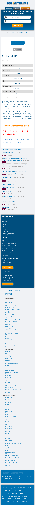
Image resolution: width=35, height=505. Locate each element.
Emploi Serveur (6, 454)
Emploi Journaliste (7, 418)
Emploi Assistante (7, 407)
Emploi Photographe (7, 419)
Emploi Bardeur (6, 431)
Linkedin (4, 228)
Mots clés (23, 488)
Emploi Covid (5, 414)
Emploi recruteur (15, 493)
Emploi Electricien (7, 424)
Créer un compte (6, 242)
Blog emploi (5, 255)
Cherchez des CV (6, 280)
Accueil (4, 219)
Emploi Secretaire (7, 411)
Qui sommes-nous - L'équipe (10, 223)
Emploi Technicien (7, 406)
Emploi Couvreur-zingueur (9, 416)
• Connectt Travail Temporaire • (13, 179)
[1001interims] (17, 3)
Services (4, 261)
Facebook (4, 224)
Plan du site (5, 235)
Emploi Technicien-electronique (10, 462)
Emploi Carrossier (7, 440)
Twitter (4, 226)
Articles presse (22, 487)
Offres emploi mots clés (13, 495)
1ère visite (4, 221)
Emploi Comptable (7, 397)
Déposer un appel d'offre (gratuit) (11, 277)
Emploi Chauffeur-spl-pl (8, 465)
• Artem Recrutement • (15, 166)
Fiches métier (5, 253)
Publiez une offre (6, 279)
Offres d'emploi (17, 490)
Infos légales (5, 229)
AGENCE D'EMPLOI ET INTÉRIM (10, 258)
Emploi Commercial (7, 401)
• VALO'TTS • (15, 160)
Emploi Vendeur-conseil (8, 435)
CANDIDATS (9, 8)
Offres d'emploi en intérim (9, 245)
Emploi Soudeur (6, 459)
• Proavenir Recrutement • (12, 153)
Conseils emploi (15, 488)
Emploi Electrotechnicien (9, 452)
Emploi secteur (11, 492)
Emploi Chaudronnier (8, 442)
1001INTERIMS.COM (7, 216)
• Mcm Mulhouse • (13, 192)
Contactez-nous (7, 267)
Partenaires (5, 231)
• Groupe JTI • (13, 187)
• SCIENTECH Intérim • (15, 173)
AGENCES (17, 8)
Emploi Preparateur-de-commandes (12, 443)
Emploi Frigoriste (6, 402)
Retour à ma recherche (17, 42)
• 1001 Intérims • (13, 197)
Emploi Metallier (6, 433)
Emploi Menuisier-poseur (9, 464)
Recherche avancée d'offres (9, 487)
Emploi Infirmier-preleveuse (10, 455)
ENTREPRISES (25, 8)
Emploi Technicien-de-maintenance (12, 436)
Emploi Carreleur (6, 430)
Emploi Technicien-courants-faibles (12, 457)
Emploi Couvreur (6, 445)
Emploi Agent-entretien (8, 460)
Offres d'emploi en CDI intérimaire (11, 247)
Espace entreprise (7, 275)
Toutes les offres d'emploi (9, 243)
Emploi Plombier (6, 409)
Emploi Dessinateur (7, 421)
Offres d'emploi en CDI (8, 248)
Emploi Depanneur (7, 448)
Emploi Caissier (6, 438)
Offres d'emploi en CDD (8, 250)
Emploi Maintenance (7, 423)
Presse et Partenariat (8, 233)
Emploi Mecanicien (7, 428)
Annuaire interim (12, 496)
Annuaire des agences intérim (10, 252)
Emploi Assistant (6, 399)
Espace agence (6, 264)
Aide (3, 240)
